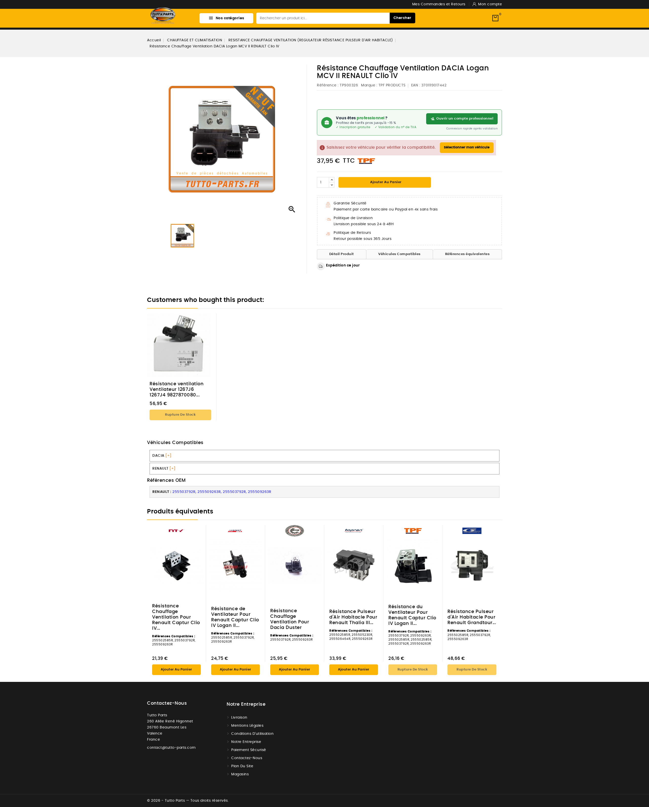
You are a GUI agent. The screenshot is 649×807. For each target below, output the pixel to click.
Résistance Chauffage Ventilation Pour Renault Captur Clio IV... (176, 617)
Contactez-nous (167, 703)
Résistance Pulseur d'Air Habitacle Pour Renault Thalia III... (353, 617)
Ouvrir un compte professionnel (464, 118)
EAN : (415, 85)
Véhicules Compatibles (399, 254)
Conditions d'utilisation (252, 734)
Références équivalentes (467, 254)
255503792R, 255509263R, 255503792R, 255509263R (221, 492)
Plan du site (242, 766)
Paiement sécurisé (248, 750)
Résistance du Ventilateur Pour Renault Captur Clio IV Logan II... (412, 615)
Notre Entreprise (246, 742)
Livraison (239, 717)
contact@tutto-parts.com (171, 748)
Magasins (240, 774)
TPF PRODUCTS (392, 85)
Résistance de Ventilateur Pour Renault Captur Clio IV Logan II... (235, 617)
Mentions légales (247, 725)
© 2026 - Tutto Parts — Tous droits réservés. (188, 800)
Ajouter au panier (385, 182)
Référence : (328, 85)
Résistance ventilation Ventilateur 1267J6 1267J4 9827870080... (177, 389)
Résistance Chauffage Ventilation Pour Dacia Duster (289, 619)
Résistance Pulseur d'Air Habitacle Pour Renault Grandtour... (471, 617)
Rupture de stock (180, 414)
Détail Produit (341, 254)
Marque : (369, 85)
